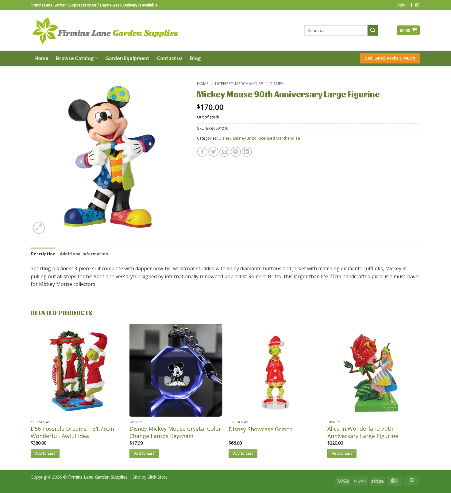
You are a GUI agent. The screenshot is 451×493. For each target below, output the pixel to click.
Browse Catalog (75, 58)
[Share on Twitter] (213, 152)
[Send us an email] (417, 5)
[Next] (420, 396)
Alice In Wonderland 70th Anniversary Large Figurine (362, 432)
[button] (400, 5)
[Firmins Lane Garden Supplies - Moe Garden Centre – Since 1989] (104, 30)
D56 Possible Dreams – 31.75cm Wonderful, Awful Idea (72, 432)
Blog (195, 58)
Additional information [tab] (84, 253)
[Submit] (373, 30)
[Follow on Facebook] (411, 5)
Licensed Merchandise (239, 84)
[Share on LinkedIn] (247, 152)
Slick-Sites (158, 477)
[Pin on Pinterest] (236, 152)
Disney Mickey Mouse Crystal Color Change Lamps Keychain (175, 432)
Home (41, 58)
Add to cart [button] (45, 453)
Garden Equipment (127, 58)
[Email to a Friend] (224, 152)
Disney (276, 84)
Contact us (170, 58)
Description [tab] (43, 253)
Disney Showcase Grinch (260, 429)
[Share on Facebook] (202, 152)
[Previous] (31, 396)
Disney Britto (244, 138)
